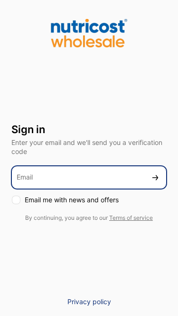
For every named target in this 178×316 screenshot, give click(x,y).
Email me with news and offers (72, 200)
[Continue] (155, 177)
